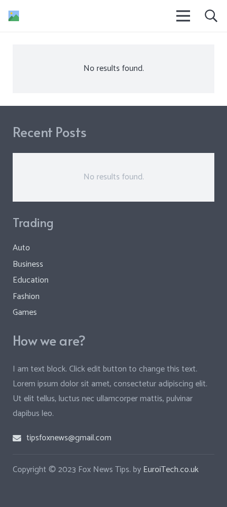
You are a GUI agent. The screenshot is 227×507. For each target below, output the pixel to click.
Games (25, 312)
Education (31, 280)
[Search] (211, 16)
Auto (21, 248)
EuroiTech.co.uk (170, 470)
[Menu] (183, 16)
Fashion (26, 296)
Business (28, 264)
